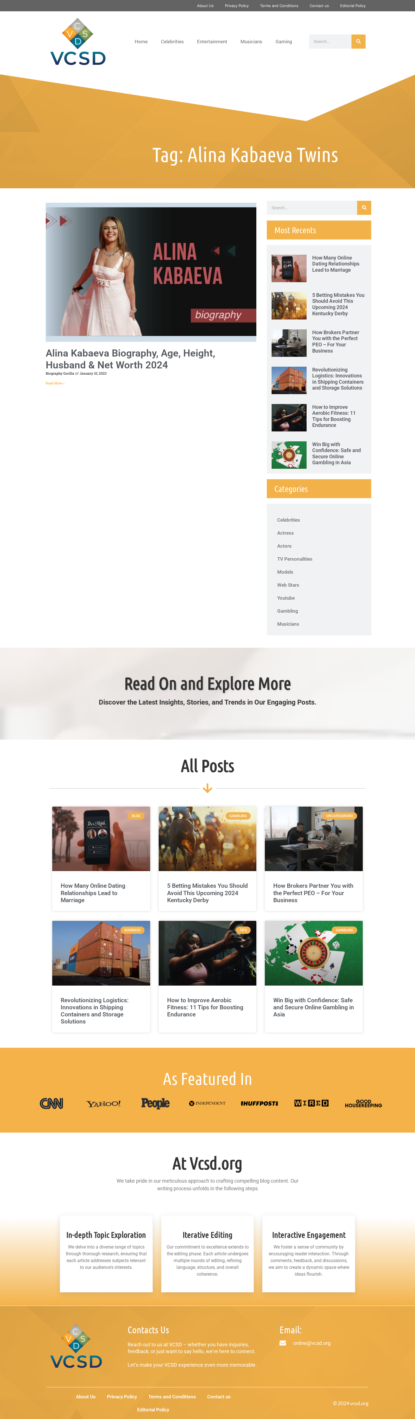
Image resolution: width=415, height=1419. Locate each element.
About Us (205, 5)
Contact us (319, 5)
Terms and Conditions (279, 5)
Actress (285, 533)
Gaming (284, 41)
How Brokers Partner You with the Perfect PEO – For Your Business (335, 341)
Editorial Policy (353, 5)
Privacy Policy (237, 5)
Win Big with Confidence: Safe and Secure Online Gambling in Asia (336, 453)
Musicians (251, 41)
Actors (284, 546)
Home (141, 41)
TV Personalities (295, 559)
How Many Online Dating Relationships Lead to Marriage (335, 264)
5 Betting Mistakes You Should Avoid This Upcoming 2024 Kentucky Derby (338, 304)
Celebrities (172, 41)
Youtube (286, 598)
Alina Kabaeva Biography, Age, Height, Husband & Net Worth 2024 (130, 359)
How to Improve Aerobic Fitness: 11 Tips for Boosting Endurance (334, 416)
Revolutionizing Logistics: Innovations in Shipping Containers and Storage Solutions (338, 379)
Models (285, 572)
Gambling (287, 611)
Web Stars (288, 585)
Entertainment (212, 41)
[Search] (358, 41)
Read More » (55, 383)
